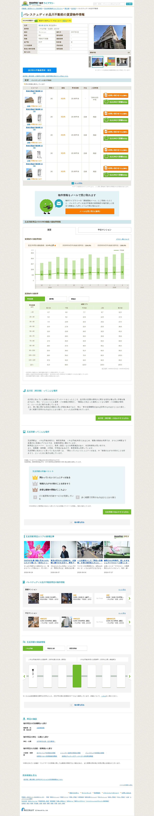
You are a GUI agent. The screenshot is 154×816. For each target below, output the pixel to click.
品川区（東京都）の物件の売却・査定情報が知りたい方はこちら (45, 76)
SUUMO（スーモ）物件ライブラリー (38, 3)
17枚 (28, 160)
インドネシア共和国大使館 (94, 753)
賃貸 (64, 21)
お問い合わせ (126, 793)
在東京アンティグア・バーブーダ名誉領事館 (77, 756)
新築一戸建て (112, 797)
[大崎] (62, 676)
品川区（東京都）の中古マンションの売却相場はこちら (43, 779)
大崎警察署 (41, 728)
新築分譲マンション (91, 797)
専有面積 (30, 299)
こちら (103, 696)
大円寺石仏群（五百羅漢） (46, 741)
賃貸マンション (54, 797)
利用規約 (97, 793)
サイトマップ (86, 793)
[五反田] (77, 676)
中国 (55, 803)
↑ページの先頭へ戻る (126, 785)
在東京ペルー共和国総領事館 (47, 756)
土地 (127, 797)
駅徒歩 (73, 299)
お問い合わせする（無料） (115, 95)
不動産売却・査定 (43, 801)
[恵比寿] (106, 676)
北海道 (24, 803)
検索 (130, 4)
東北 (28, 803)
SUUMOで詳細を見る (115, 101)
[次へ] (129, 598)
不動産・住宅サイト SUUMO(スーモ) (33, 797)
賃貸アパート (64, 797)
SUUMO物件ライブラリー (53, 8)
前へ (24, 676)
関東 (31, 803)
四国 (52, 803)
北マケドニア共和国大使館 (46, 753)
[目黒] (91, 676)
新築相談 (52, 801)
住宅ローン (70, 801)
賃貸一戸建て (73, 797)
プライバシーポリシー (111, 793)
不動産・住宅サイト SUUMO (32, 8)
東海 (44, 803)
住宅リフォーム (32, 801)
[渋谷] (121, 676)
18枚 (28, 142)
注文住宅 (24, 801)
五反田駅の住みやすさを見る (117, 512)
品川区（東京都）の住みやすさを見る (113, 418)
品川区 (73, 8)
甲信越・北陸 (38, 803)
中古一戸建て (121, 797)
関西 (48, 803)
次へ (129, 676)
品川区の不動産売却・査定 (39, 70)
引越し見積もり (61, 801)
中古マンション (102, 797)
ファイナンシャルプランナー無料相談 (97, 801)
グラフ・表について (122, 239)
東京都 (67, 8)
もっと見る (122, 589)
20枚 (28, 106)
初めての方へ (74, 793)
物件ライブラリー (79, 801)
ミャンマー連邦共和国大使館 (70, 753)
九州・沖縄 (61, 803)
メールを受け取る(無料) (90, 211)
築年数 (51, 299)
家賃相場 (81, 797)
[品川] (47, 676)
